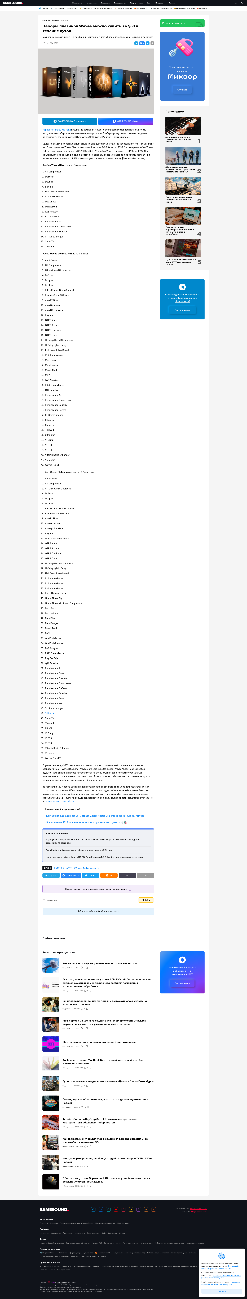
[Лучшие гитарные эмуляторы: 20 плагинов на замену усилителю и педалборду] (183, 216)
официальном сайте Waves (60, 801)
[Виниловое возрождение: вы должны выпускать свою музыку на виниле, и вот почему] (50, 1004)
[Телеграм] (93, 1209)
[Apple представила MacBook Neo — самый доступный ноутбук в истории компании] (50, 1063)
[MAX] (108, 1209)
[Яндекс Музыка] (131, 1209)
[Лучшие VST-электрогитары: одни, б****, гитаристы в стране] (183, 248)
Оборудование (68, 991)
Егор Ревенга (53, 20)
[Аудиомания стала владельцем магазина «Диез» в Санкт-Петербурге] (50, 1083)
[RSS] (154, 1209)
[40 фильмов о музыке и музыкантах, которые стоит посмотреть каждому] (183, 156)
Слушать (182, 89)
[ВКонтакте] (101, 1209)
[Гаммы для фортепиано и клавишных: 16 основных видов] (183, 186)
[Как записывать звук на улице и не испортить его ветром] (50, 965)
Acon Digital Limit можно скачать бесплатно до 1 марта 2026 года (79, 850)
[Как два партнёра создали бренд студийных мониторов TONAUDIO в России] (50, 1162)
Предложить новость (175, 23)
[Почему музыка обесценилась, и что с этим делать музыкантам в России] (50, 1103)
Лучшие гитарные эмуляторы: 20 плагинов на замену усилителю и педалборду (179, 230)
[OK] (146, 1209)
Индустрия (66, 1009)
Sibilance (50, 713)
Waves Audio (82, 868)
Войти (147, 900)
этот (113, 1285)
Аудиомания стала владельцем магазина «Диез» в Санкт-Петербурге (108, 1081)
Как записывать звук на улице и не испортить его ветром (100, 963)
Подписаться (182, 310)
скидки (95, 868)
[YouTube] (116, 1209)
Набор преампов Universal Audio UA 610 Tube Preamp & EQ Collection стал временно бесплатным (94, 857)
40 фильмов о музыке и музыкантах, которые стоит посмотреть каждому (180, 169)
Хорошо (222, 1291)
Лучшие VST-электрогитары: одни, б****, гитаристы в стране (180, 262)
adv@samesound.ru (199, 1211)
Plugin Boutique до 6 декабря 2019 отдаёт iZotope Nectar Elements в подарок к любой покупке (94, 815)
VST (70, 868)
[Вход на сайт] (236, 3)
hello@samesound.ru (198, 1208)
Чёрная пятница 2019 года (56, 129)
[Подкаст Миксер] (138, 1209)
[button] (136, 43)
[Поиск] (241, 3)
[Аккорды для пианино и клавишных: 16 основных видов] (183, 126)
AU (64, 868)
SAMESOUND (61, 1283)
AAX (57, 868)
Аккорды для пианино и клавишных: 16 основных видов (178, 139)
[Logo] (13, 3)
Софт (44, 20)
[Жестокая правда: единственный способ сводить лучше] (50, 1044)
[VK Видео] (123, 1209)
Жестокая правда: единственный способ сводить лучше (99, 1042)
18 (85, 1107)
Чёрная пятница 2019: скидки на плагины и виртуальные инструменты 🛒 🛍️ (86, 822)
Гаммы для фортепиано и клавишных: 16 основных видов (178, 199)
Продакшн (66, 968)
